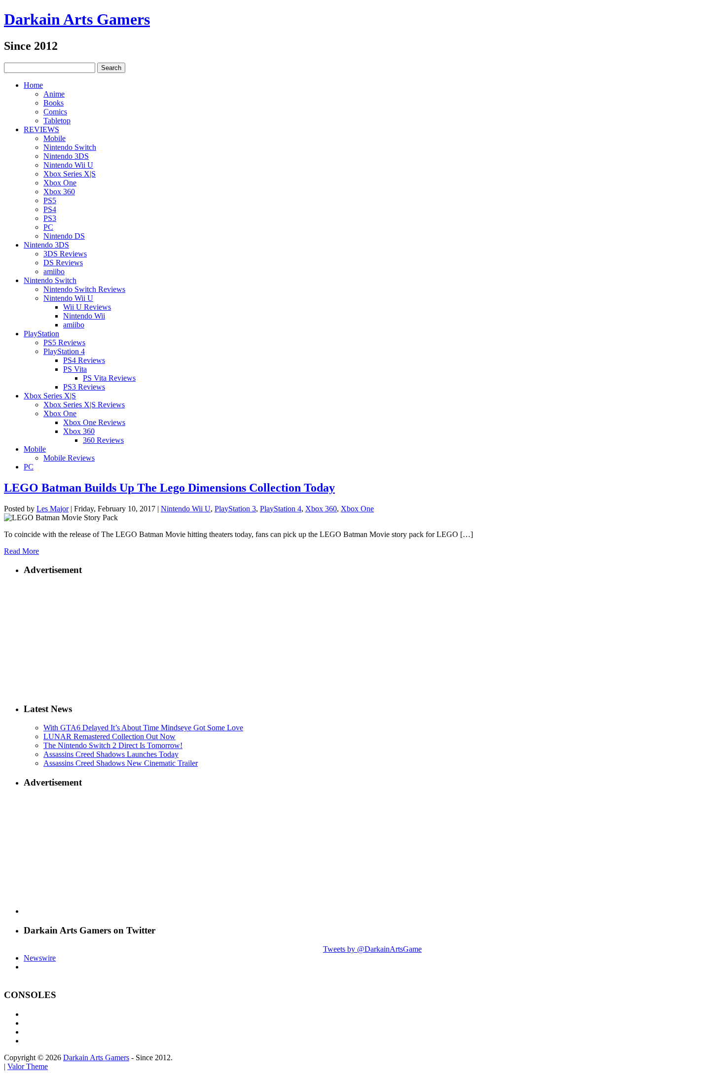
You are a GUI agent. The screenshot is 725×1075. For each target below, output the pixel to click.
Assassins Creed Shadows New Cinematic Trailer (120, 763)
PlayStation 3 (235, 508)
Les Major (52, 508)
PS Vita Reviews (109, 378)
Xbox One (59, 183)
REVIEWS (41, 129)
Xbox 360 (59, 191)
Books (53, 103)
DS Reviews (63, 262)
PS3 (49, 218)
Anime (54, 94)
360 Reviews (103, 440)
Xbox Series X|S (69, 174)
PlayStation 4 (64, 351)
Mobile (54, 138)
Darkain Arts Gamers (77, 19)
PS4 (49, 209)
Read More (21, 551)
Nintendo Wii (84, 316)
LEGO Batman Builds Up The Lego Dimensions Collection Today (169, 487)
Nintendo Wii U (68, 165)
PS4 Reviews (84, 360)
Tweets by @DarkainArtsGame (372, 949)
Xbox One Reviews (94, 422)
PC (48, 227)
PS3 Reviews (84, 387)
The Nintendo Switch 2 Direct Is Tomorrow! (112, 745)
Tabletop (57, 120)
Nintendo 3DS (66, 156)
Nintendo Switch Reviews (84, 289)
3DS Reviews (65, 254)
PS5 (49, 200)
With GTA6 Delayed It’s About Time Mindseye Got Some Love (143, 727)
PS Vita (75, 369)
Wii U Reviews (87, 307)
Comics (55, 112)
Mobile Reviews (69, 458)
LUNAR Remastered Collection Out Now (109, 736)
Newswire (40, 958)
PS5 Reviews (64, 342)
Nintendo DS (64, 236)
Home (33, 85)
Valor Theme (27, 1066)
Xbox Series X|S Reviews (84, 404)
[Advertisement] (372, 634)
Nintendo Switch (69, 147)
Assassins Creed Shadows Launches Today (111, 754)
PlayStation (41, 333)
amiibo (54, 271)
